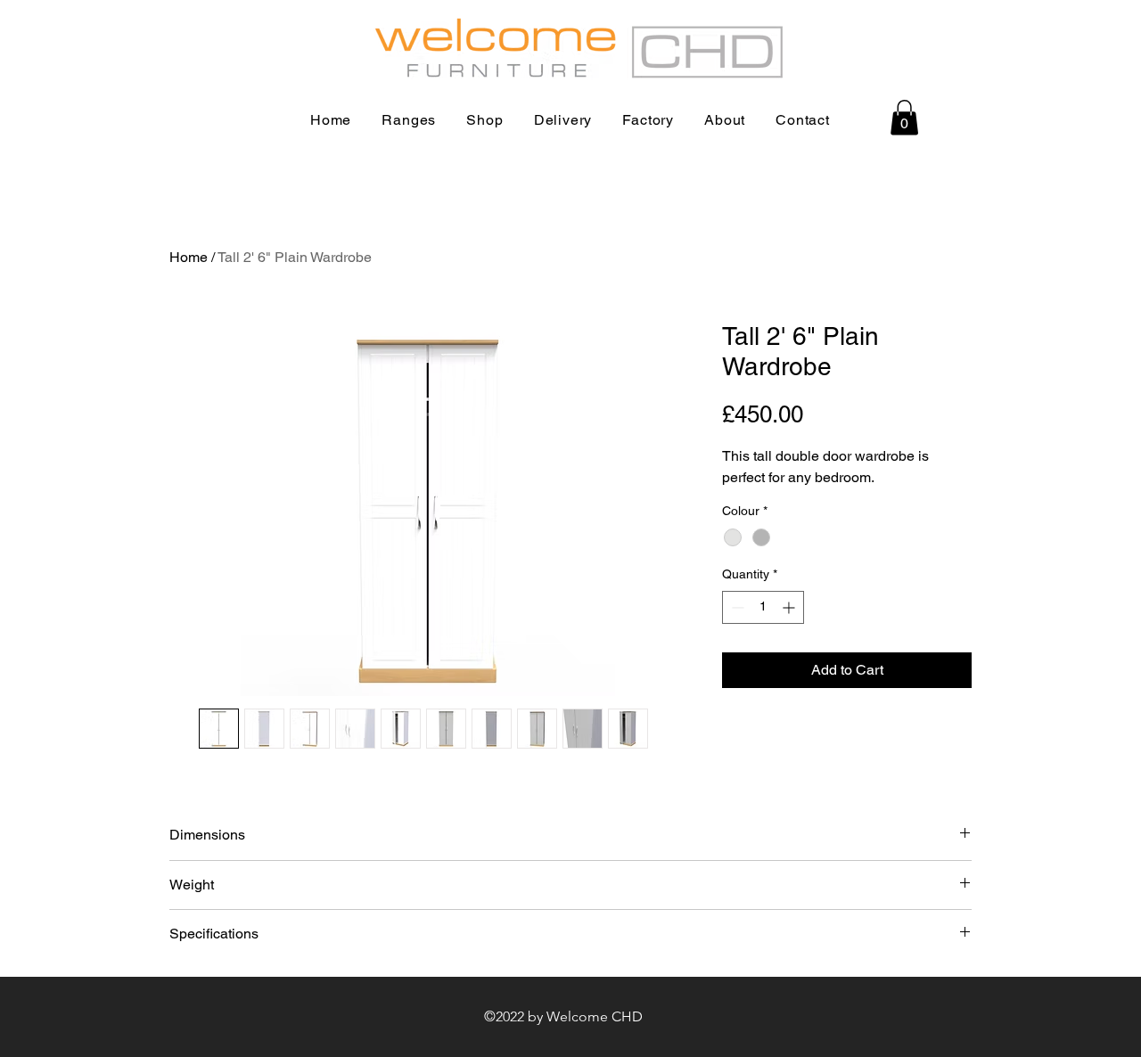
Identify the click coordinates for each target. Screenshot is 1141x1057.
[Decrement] (736, 607)
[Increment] (790, 607)
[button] (904, 117)
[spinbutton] (763, 607)
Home (188, 257)
